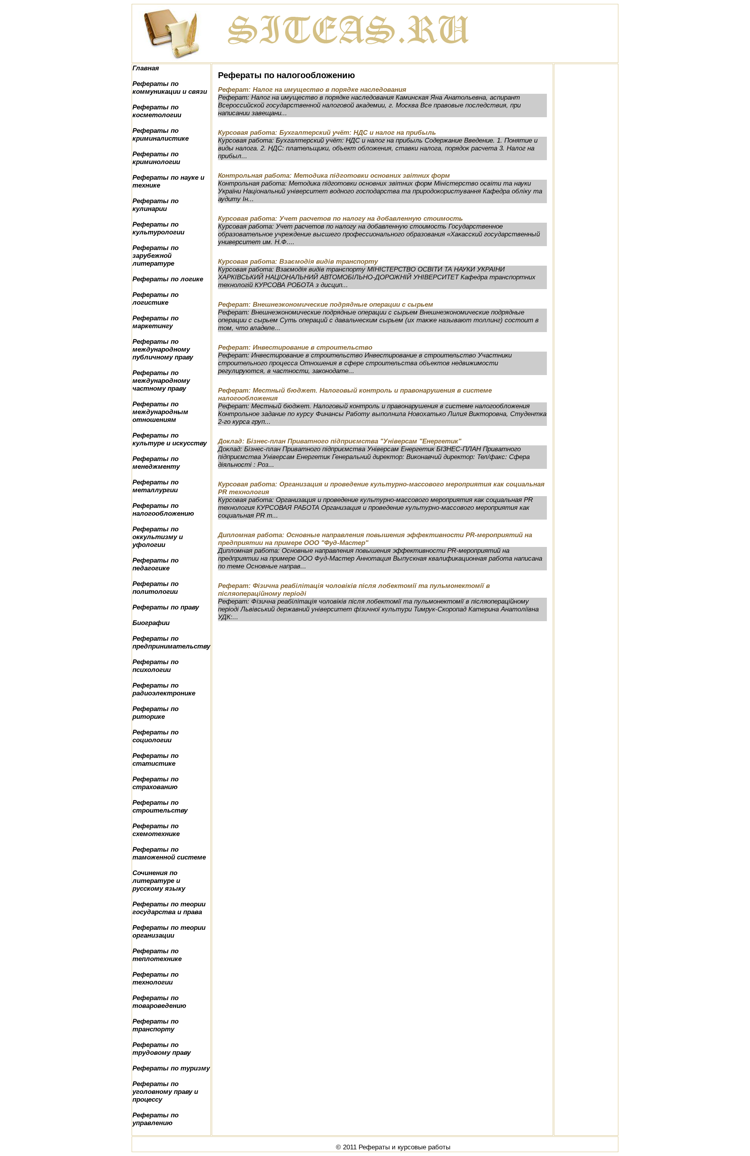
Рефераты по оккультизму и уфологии (157, 537)
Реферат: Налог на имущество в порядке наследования (312, 89)
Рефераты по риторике (155, 712)
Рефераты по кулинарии (155, 205)
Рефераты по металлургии (155, 486)
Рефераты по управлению (155, 1119)
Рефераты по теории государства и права (168, 908)
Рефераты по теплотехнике (157, 955)
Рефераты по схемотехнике (156, 830)
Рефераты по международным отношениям (160, 411)
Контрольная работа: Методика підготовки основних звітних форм (334, 175)
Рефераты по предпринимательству (171, 642)
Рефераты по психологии (155, 666)
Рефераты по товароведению (159, 1001)
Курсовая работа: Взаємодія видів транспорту (298, 261)
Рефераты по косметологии (156, 111)
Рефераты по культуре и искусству (169, 439)
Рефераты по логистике (155, 298)
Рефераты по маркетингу (155, 322)
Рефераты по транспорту (155, 1025)
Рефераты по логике (167, 279)
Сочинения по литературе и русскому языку (158, 880)
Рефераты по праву (165, 607)
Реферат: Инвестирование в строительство (295, 347)
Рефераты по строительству (160, 806)
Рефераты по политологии (155, 587)
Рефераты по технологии (155, 978)
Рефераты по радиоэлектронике (163, 689)
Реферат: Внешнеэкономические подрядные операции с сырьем (325, 304)
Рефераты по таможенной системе (169, 853)
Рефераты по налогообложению (163, 509)
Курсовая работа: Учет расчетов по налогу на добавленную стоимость (340, 218)
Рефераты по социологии (155, 736)
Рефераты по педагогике (155, 564)
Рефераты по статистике (155, 759)
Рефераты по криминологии (156, 158)
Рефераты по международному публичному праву (162, 349)
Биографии (151, 623)
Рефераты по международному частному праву (161, 380)
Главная (145, 68)
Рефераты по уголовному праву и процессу (165, 1091)
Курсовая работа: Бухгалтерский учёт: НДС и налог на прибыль (327, 132)
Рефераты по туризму (171, 1068)
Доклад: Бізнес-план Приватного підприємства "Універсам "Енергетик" (339, 441)
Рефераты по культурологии (158, 228)
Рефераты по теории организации (168, 931)
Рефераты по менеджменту (156, 462)
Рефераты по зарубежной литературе (155, 255)
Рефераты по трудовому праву (161, 1048)
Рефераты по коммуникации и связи (169, 87)
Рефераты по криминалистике (160, 134)
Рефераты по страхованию (155, 783)
